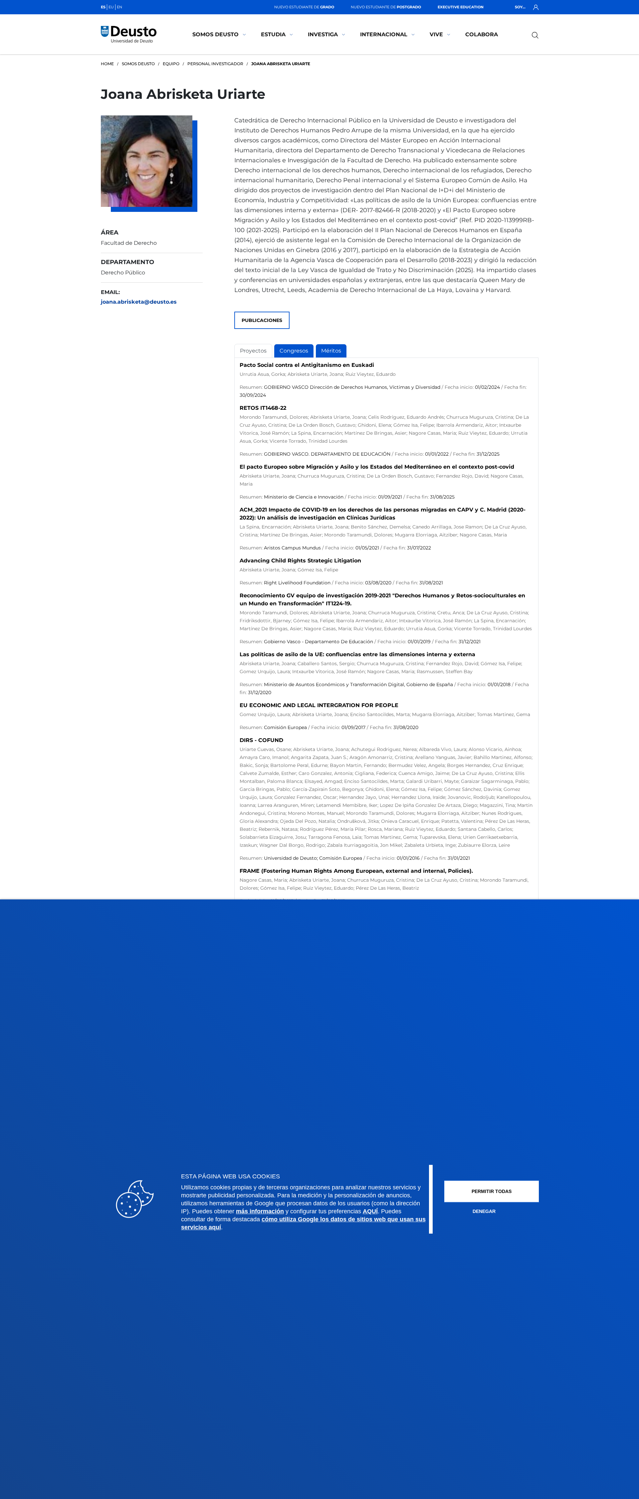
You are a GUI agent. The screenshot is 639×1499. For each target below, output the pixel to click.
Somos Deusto (215, 34)
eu (111, 7)
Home (107, 63)
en (119, 7)
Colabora (481, 34)
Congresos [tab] (294, 351)
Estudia (273, 34)
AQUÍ (370, 1211)
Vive (436, 34)
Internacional (383, 34)
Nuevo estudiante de (304, 7)
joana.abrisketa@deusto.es (139, 302)
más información (260, 1211)
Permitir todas (492, 1191)
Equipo (171, 63)
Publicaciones (262, 320)
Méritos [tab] (331, 351)
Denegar (484, 1211)
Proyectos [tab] (253, 351)
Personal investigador (215, 63)
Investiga (323, 34)
